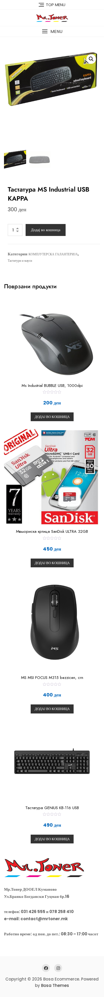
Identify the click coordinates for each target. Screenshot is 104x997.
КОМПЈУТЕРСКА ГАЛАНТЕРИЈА (53, 254)
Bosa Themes (55, 985)
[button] (52, 31)
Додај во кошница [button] (52, 416)
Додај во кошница (45, 230)
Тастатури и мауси (20, 260)
